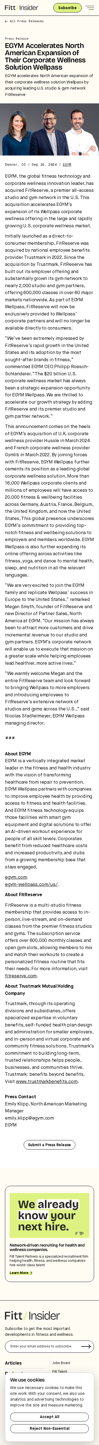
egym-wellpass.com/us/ (31, 884)
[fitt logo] (21, 8)
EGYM (67, 165)
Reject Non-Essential (50, 1429)
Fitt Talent (59, 1371)
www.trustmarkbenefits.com (47, 1081)
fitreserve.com (21, 976)
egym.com (16, 877)
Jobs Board (61, 1363)
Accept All (49, 1417)
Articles (13, 1363)
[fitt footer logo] (32, 1316)
